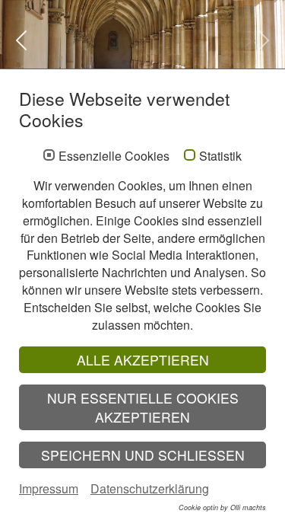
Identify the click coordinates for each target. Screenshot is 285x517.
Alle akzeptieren (143, 359)
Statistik (220, 156)
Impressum (48, 488)
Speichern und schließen (143, 454)
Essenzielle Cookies (114, 156)
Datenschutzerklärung (149, 488)
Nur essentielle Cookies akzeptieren (143, 407)
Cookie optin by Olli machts (222, 507)
